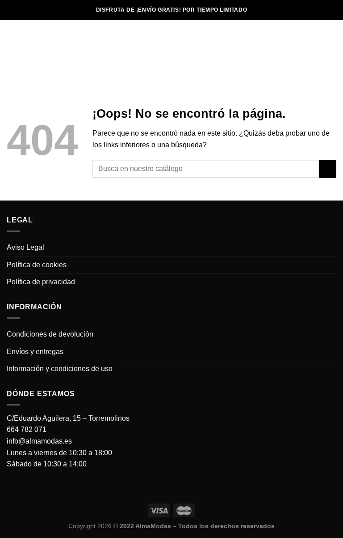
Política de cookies (37, 265)
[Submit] (327, 168)
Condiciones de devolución (50, 334)
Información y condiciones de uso (60, 368)
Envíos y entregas (35, 351)
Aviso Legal (25, 247)
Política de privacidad (41, 282)
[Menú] (30, 49)
